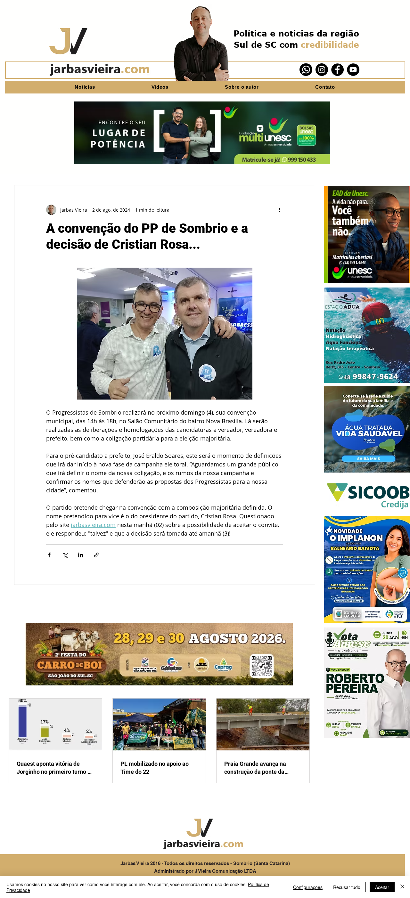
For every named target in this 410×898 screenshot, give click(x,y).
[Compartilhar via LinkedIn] (81, 555)
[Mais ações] (279, 210)
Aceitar (382, 887)
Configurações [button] (308, 887)
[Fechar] (402, 887)
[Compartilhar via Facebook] (49, 555)
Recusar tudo (346, 887)
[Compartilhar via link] (96, 555)
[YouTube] (353, 69)
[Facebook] (337, 69)
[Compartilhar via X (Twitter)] (65, 555)
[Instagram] (322, 69)
